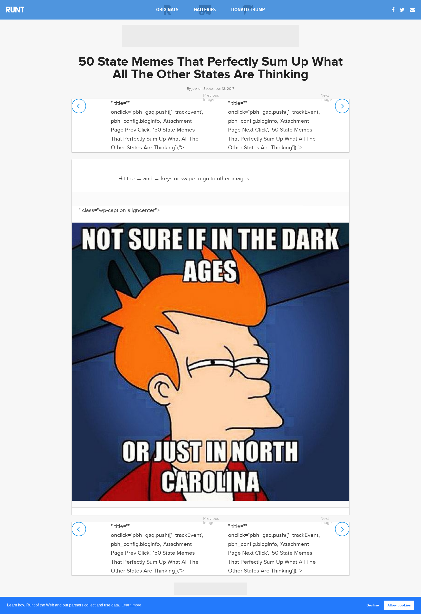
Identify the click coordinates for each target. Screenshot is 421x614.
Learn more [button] (131, 605)
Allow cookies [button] (399, 605)
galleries (205, 10)
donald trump (248, 10)
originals (167, 10)
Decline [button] (372, 605)
